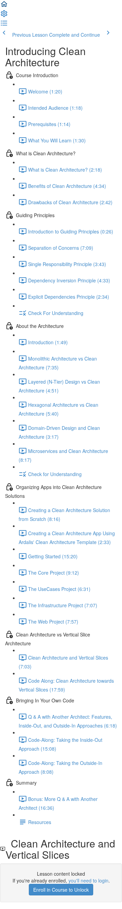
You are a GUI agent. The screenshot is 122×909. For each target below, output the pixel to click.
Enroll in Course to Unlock (61, 889)
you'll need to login (88, 880)
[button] (4, 6)
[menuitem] (4, 15)
